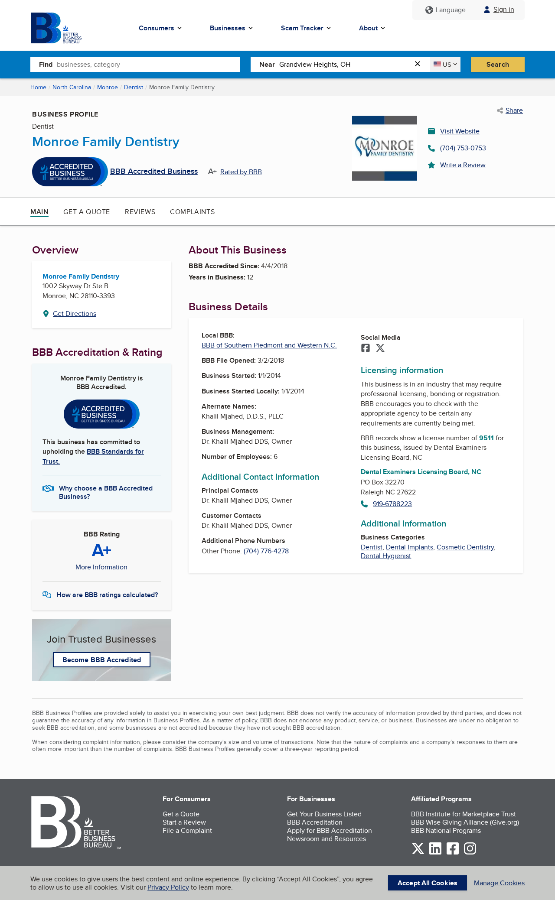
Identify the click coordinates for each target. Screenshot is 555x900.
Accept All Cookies (427, 883)
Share (514, 110)
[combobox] (148, 64)
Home (38, 87)
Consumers (156, 28)
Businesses (227, 28)
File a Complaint (187, 830)
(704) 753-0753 (463, 148)
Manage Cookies (499, 883)
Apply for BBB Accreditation (329, 830)
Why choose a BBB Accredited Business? (106, 491)
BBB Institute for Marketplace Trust (463, 814)
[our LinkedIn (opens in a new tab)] (435, 853)
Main (39, 212)
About (368, 28)
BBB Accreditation (315, 822)
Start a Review (184, 822)
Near (267, 64)
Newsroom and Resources (326, 839)
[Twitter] (380, 348)
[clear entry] (420, 64)
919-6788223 (392, 504)
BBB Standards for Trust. (93, 456)
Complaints (192, 212)
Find (45, 64)
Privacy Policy (168, 887)
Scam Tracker (302, 28)
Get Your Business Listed (324, 814)
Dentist (133, 87)
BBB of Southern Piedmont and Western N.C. (269, 345)
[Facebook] (365, 348)
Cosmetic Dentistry (465, 547)
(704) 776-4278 (266, 551)
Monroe (107, 87)
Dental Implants (409, 547)
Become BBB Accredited (101, 660)
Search (497, 64)
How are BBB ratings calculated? (107, 595)
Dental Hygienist (386, 556)
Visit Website (460, 131)
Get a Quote (86, 212)
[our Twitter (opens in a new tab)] (418, 853)
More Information (101, 567)
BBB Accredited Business (154, 171)
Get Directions (74, 313)
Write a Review (463, 165)
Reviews (140, 212)
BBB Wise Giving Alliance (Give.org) (465, 822)
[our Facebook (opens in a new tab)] (453, 853)
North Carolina (71, 87)
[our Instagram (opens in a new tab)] (470, 853)
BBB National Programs (446, 830)
